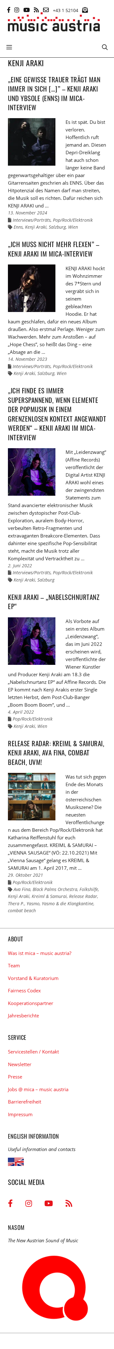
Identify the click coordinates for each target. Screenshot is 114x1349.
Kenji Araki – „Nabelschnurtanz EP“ (53, 601)
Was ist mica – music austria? (39, 953)
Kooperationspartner (30, 1003)
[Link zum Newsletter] (85, 10)
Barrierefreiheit (24, 1101)
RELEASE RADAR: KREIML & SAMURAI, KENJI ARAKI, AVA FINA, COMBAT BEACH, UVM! (56, 752)
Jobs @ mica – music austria (38, 1089)
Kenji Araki (36, 227)
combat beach (22, 910)
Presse (15, 1076)
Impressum (20, 1114)
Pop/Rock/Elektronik (73, 220)
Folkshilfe (88, 889)
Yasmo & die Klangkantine (67, 903)
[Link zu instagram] (16, 10)
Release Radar (83, 896)
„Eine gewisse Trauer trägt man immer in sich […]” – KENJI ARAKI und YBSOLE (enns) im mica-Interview (54, 93)
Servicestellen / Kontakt (33, 1051)
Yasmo (33, 903)
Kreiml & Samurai (49, 896)
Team (14, 965)
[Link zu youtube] (26, 10)
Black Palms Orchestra (55, 889)
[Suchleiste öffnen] (105, 46)
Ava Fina (22, 889)
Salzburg (57, 227)
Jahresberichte (23, 1015)
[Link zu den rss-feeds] (36, 10)
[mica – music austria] (54, 23)
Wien (73, 227)
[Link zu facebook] (8, 10)
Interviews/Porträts (32, 220)
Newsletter (19, 1064)
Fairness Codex (24, 990)
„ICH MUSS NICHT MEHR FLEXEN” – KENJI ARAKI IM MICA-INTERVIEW (53, 248)
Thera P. (16, 903)
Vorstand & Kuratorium (33, 978)
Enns (18, 227)
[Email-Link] (46, 10)
